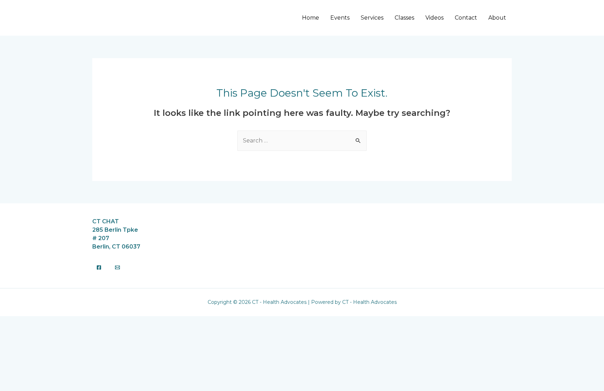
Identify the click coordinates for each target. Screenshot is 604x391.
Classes (404, 17)
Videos (434, 17)
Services (372, 17)
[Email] (117, 267)
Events (340, 17)
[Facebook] (99, 267)
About (497, 17)
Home (310, 17)
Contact (466, 17)
